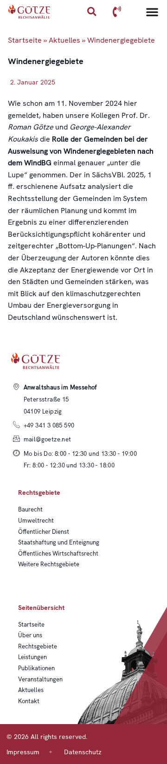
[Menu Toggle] (152, 11)
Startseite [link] (25, 40)
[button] (92, 11)
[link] (29, 12)
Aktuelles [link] (64, 40)
